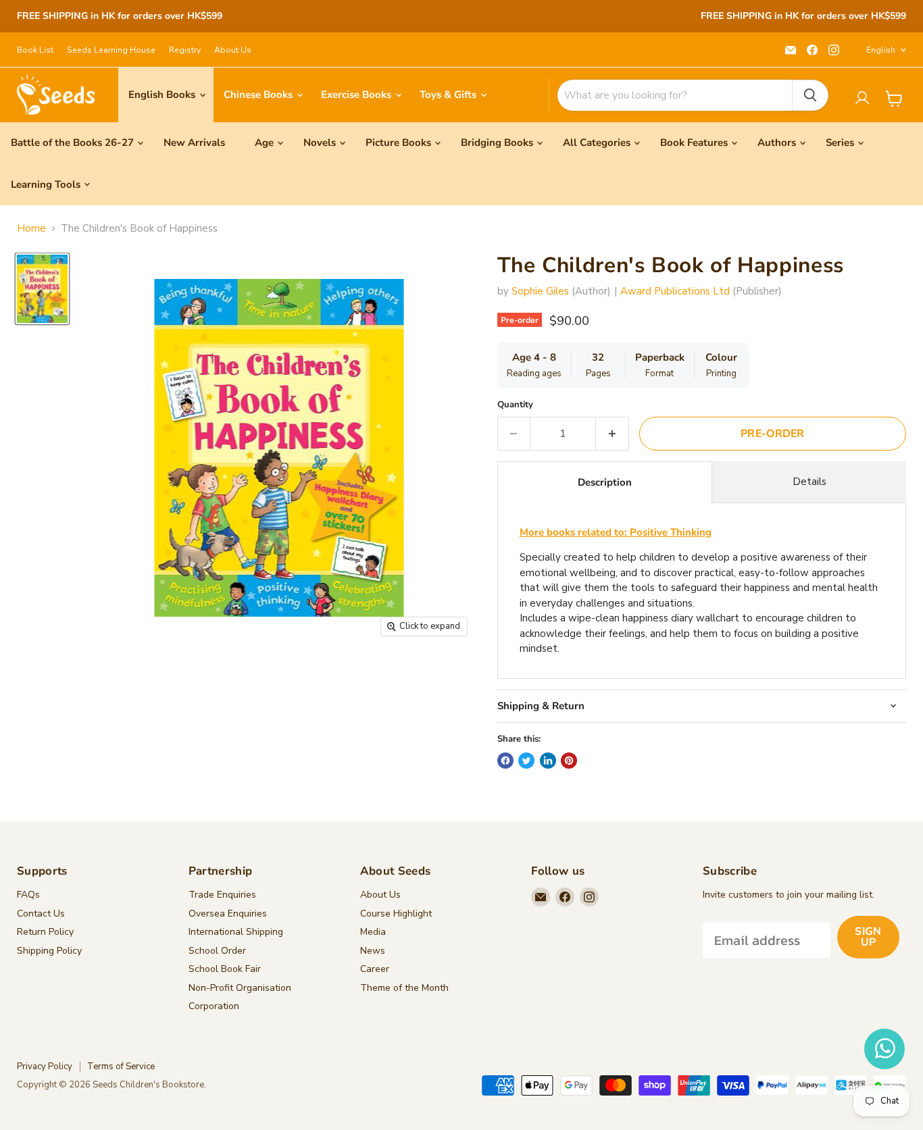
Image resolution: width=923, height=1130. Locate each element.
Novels (319, 142)
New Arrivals (194, 142)
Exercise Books (357, 94)
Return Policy (45, 931)
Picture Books (398, 142)
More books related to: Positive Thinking (616, 532)
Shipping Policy (49, 950)
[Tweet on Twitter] (526, 760)
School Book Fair (225, 968)
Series (840, 142)
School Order (217, 950)
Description (605, 482)
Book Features (694, 142)
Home (31, 228)
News (372, 950)
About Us (232, 50)
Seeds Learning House (111, 50)
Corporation (214, 1006)
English (880, 50)
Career (374, 968)
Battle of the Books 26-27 (72, 142)
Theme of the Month (404, 987)
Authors (776, 142)
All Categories (596, 142)
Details (809, 481)
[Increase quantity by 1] (612, 434)
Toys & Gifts (449, 94)
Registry (185, 50)
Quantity (515, 405)
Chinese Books (259, 94)
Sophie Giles (540, 291)
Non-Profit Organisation (240, 987)
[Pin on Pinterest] (569, 760)
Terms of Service (121, 1066)
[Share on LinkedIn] (548, 760)
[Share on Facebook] (505, 760)
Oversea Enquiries (228, 913)
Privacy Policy (44, 1066)
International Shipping (236, 931)
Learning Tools (45, 184)
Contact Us (41, 913)
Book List (35, 50)
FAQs (28, 894)
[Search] (810, 95)
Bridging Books (497, 142)
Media (373, 931)
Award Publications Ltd (675, 291)
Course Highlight (396, 913)
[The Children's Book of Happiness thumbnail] (42, 288)
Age (264, 142)
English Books (163, 94)
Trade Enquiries (222, 894)
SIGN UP (868, 937)
